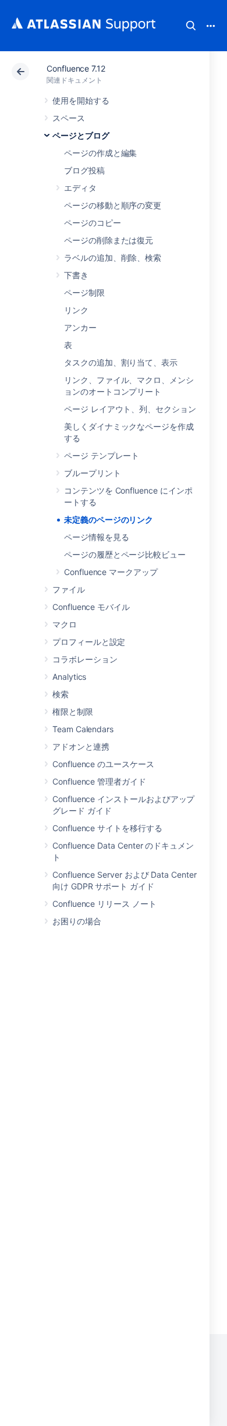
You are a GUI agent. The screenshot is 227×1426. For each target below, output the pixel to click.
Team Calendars (83, 729)
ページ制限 (84, 292)
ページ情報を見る (96, 537)
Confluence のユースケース (103, 764)
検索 (191, 25)
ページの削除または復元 (108, 240)
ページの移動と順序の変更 (112, 205)
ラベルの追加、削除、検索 (112, 258)
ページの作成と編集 (100, 153)
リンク (76, 310)
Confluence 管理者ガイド (99, 781)
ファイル (68, 589)
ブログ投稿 (84, 170)
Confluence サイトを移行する (107, 828)
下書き (76, 275)
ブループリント (92, 473)
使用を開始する (80, 100)
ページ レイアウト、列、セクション (130, 409)
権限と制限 (72, 711)
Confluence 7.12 (76, 68)
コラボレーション (84, 659)
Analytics (69, 677)
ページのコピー (92, 223)
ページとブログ (80, 135)
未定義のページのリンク (108, 519)
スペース (68, 118)
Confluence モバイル (91, 607)
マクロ (64, 624)
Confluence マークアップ (111, 572)
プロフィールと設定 (88, 642)
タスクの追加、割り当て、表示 (121, 362)
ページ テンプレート (101, 455)
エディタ (80, 188)
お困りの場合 (76, 921)
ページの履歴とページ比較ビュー (125, 554)
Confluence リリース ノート (104, 904)
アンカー (80, 327)
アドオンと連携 (80, 746)
